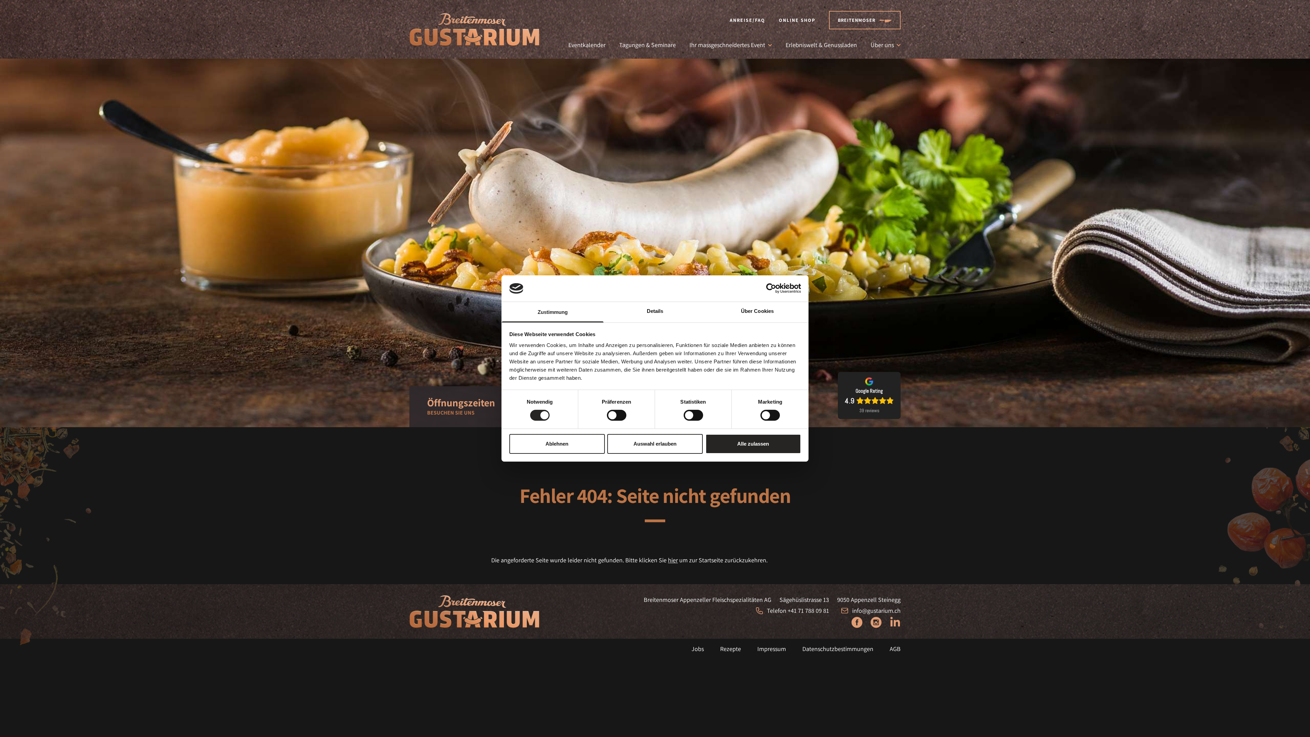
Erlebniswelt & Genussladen (821, 45)
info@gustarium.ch (876, 611)
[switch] (616, 415)
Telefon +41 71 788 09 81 (798, 611)
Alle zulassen (753, 444)
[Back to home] (474, 29)
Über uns (882, 45)
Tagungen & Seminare (647, 45)
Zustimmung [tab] (553, 312)
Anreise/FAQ (747, 20)
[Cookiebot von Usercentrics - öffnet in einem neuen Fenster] (771, 288)
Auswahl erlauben (655, 444)
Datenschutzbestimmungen (837, 649)
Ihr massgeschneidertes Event (727, 45)
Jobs (698, 649)
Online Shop (797, 20)
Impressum (771, 649)
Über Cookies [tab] (757, 311)
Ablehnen (556, 444)
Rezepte (730, 649)
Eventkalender (587, 45)
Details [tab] (655, 311)
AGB (895, 649)
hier (673, 560)
